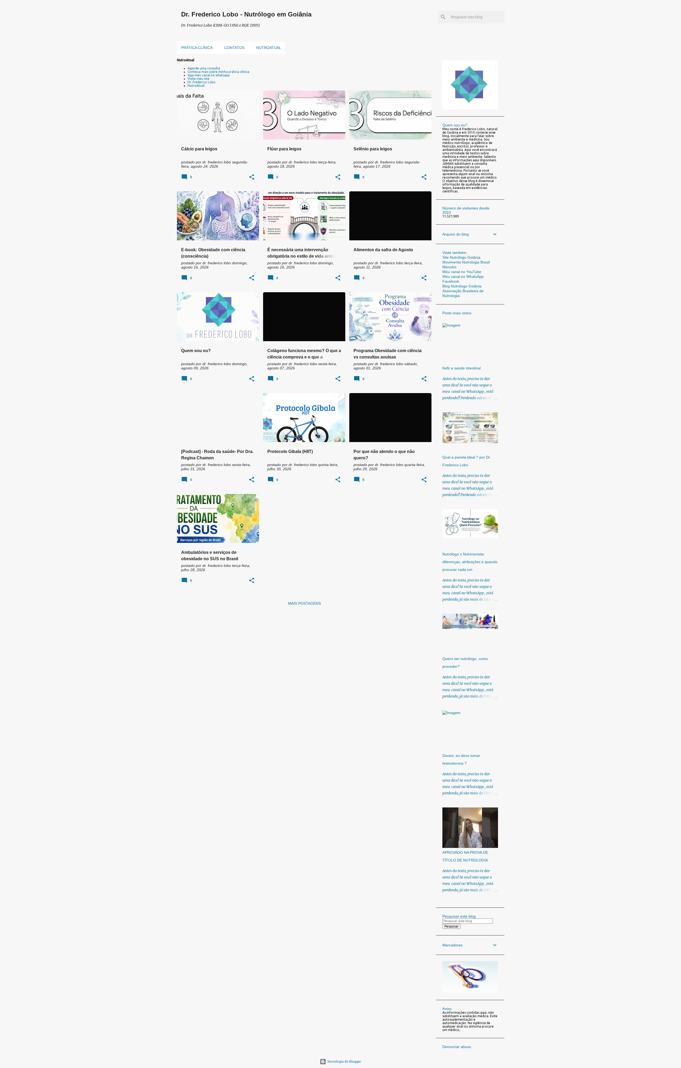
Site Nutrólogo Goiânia (461, 257)
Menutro (449, 267)
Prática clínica (197, 48)
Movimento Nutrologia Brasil (466, 262)
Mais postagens (304, 603)
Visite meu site (198, 78)
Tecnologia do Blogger (343, 1061)
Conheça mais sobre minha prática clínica (218, 71)
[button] (251, 177)
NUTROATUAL (268, 48)
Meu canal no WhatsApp (463, 276)
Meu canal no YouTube (461, 272)
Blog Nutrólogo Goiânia (461, 286)
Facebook (450, 281)
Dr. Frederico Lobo (201, 82)
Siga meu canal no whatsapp (209, 75)
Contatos (234, 48)
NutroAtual (196, 85)
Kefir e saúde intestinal (461, 368)
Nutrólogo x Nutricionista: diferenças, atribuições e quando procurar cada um (469, 562)
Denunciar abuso (456, 1047)
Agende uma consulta (204, 68)
